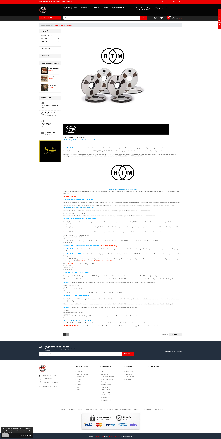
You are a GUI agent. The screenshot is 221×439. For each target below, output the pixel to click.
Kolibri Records (105, 397)
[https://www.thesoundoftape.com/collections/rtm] (122, 172)
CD (78, 387)
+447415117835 (145, 10)
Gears (42, 45)
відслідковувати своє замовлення (166, 8)
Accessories (129, 371)
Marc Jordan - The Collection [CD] (57, 85)
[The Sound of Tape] (42, 368)
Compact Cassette (82, 374)
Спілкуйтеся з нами (7, 438)
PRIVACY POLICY (22, 435)
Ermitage (104, 382)
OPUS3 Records (105, 395)
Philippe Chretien (106, 400)
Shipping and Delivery (77, 409)
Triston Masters (105, 392)
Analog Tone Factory (107, 379)
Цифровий (44, 41)
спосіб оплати (50, 132)
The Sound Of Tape (98, 436)
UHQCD (79, 384)
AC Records (104, 374)
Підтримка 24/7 (50, 113)
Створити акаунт (146, 8)
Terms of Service (146, 409)
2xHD (102, 371)
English (173, 2)
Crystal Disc (80, 376)
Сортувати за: (165, 334)
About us (136, 409)
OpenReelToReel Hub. (114, 436)
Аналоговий (44, 38)
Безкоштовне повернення (46, 124)
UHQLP (79, 379)
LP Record (80, 382)
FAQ (116, 409)
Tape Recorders (130, 376)
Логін (137, 8)
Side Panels (129, 374)
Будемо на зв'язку (46, 48)
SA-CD (79, 389)
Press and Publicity (125, 409)
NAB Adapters (129, 379)
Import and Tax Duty (91, 409)
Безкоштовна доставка (50, 105)
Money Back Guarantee (106, 409)
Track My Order (64, 409)
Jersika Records (105, 389)
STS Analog (104, 387)
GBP (180, 1)
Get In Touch (157, 409)
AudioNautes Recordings (108, 376)
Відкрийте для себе (46, 35)
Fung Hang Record (106, 384)
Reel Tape (80, 371)
